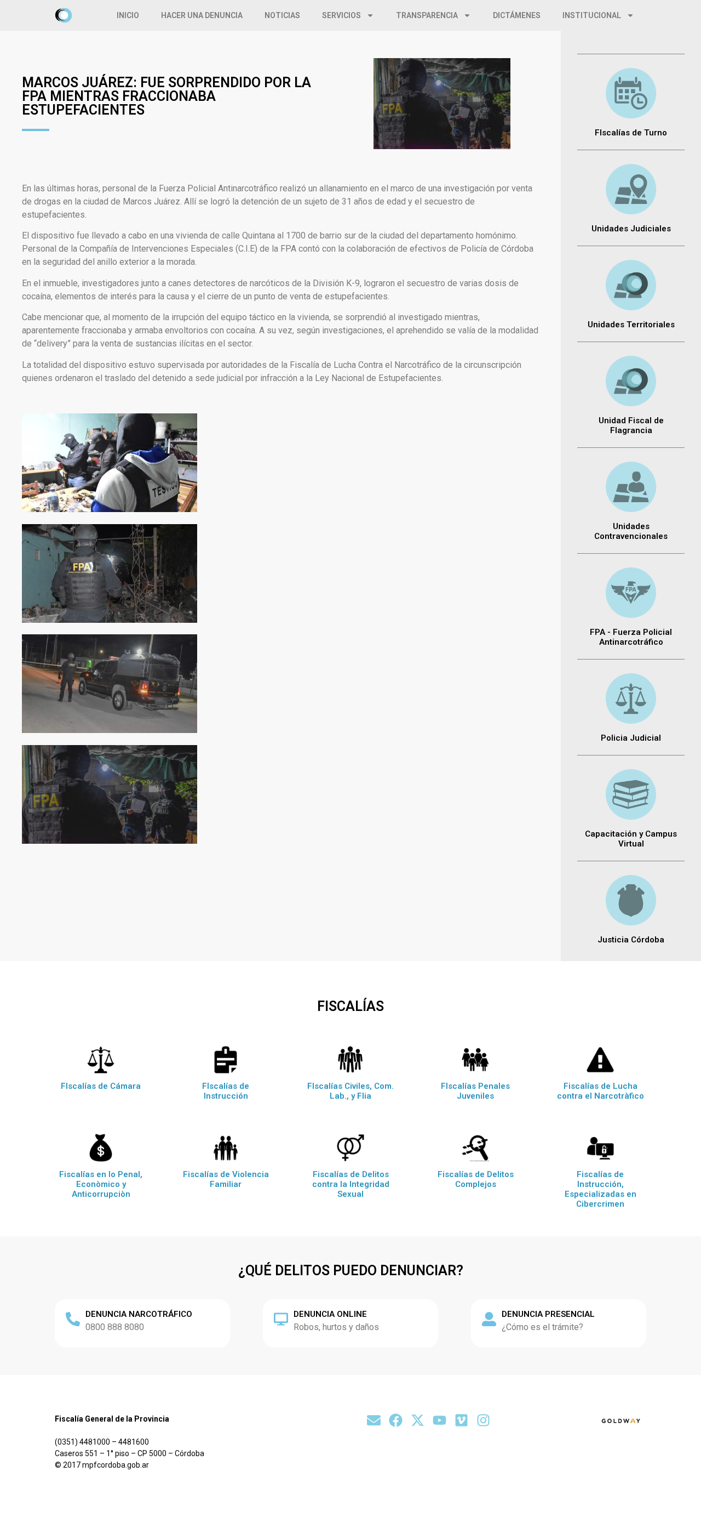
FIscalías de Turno (631, 133)
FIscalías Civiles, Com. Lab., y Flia (350, 1091)
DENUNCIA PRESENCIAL (548, 1314)
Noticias (282, 15)
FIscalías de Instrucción (225, 1091)
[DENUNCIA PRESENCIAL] (489, 1319)
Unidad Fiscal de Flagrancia (631, 425)
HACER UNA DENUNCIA (202, 15)
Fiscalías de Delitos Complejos (476, 1179)
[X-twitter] (417, 1420)
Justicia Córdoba (630, 940)
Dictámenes (517, 15)
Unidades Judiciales (631, 229)
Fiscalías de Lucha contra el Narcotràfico (600, 1091)
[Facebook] (396, 1420)
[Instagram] (483, 1420)
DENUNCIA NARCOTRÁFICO (138, 1314)
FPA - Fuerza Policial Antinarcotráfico (631, 637)
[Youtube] (439, 1420)
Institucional (591, 15)
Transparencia (427, 15)
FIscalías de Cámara (101, 1086)
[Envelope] (374, 1420)
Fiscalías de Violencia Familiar (226, 1179)
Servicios (341, 15)
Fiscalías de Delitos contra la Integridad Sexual (350, 1184)
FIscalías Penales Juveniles (475, 1091)
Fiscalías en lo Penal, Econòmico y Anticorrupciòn (100, 1184)
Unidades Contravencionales (631, 531)
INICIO (128, 15)
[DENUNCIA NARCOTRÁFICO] (73, 1319)
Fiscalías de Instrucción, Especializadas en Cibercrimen (600, 1189)
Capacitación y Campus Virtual (631, 839)
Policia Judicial (631, 738)
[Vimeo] (461, 1420)
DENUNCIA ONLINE (330, 1314)
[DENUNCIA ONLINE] (281, 1319)
